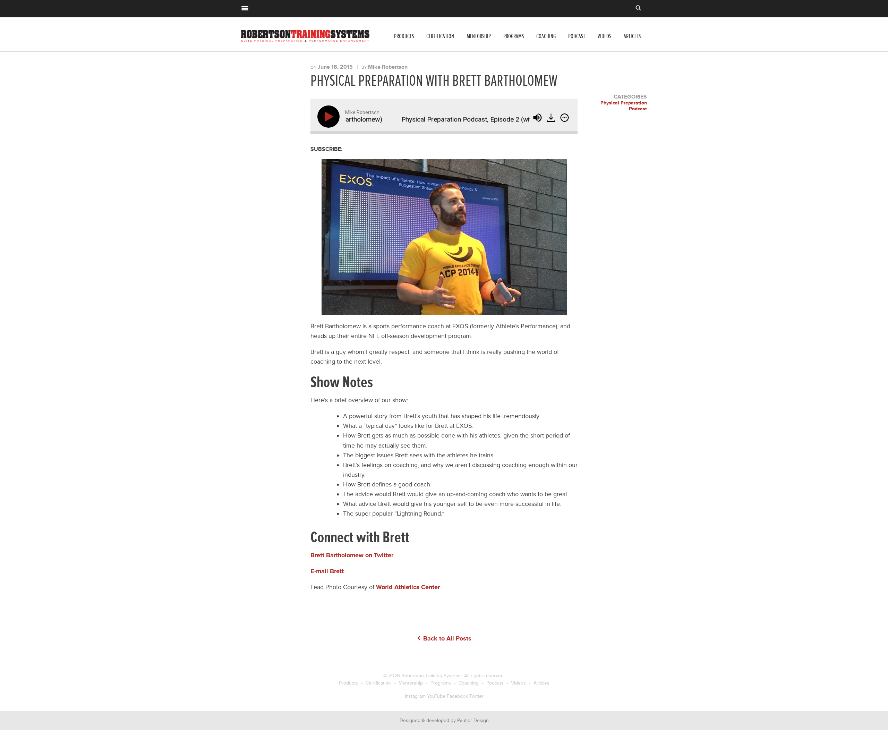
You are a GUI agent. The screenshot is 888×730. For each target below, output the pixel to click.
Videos (604, 36)
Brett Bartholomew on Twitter (351, 555)
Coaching (546, 36)
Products (404, 36)
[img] (564, 117)
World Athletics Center (408, 587)
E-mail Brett (327, 571)
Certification (440, 36)
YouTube (436, 696)
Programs (513, 36)
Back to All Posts (446, 638)
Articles (632, 36)
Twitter (476, 696)
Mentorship (479, 36)
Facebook (457, 696)
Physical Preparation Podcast (623, 106)
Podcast (576, 36)
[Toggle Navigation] (245, 7)
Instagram (415, 696)
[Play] (330, 116)
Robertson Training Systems (431, 676)
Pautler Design (473, 720)
